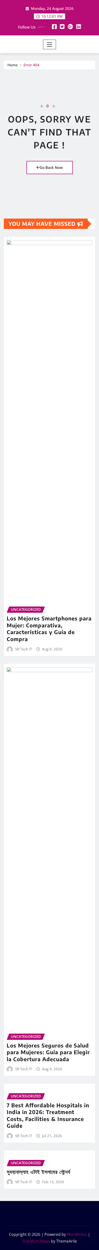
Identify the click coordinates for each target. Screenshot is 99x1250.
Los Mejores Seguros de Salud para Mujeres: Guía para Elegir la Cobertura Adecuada (48, 1052)
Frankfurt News (36, 1241)
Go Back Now (51, 167)
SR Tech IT (23, 649)
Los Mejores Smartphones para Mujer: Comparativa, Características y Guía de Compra (49, 628)
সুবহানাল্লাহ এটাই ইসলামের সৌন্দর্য (38, 1171)
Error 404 (31, 64)
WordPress (77, 1234)
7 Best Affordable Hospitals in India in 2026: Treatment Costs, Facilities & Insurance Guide (48, 1115)
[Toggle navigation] (49, 44)
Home (12, 64)
